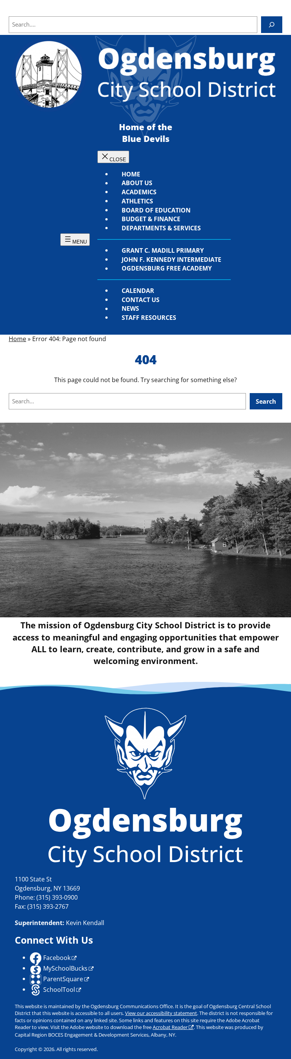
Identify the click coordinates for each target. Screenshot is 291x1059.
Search (266, 401)
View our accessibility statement (161, 1013)
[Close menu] (113, 157)
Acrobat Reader (170, 1027)
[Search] (271, 24)
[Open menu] (75, 239)
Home (17, 339)
